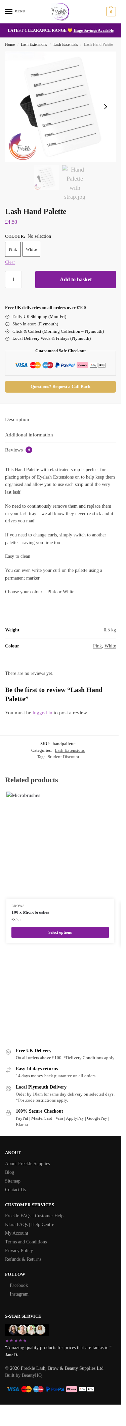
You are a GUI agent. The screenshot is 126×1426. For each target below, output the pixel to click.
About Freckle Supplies (27, 1163)
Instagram (19, 1294)
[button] (110, 11)
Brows (18, 906)
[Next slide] (105, 107)
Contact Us (15, 1189)
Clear (10, 262)
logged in (42, 712)
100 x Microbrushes (30, 912)
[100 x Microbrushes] (60, 845)
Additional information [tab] (29, 434)
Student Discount (63, 756)
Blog (9, 1172)
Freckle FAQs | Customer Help (34, 1215)
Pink (13, 249)
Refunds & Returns (23, 1259)
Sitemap (12, 1181)
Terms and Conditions (26, 1241)
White (31, 249)
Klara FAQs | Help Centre (29, 1224)
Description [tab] (17, 419)
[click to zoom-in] (60, 107)
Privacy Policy (19, 1250)
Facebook (19, 1285)
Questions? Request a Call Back (60, 386)
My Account (16, 1233)
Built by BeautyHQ (23, 1375)
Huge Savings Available (94, 30)
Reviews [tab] (17, 449)
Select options (60, 932)
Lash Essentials (65, 44)
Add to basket (76, 279)
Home (10, 44)
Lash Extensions (34, 44)
